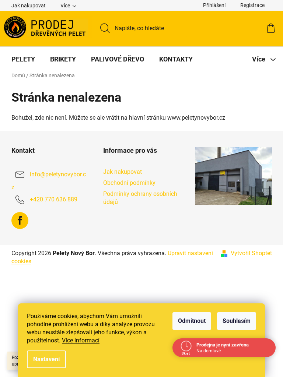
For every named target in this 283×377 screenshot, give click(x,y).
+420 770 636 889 (53, 199)
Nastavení (46, 359)
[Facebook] (19, 220)
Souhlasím (237, 320)
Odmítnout (192, 320)
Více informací (80, 340)
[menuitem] (23, 59)
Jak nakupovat (28, 5)
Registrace (252, 5)
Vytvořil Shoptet (251, 253)
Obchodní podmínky (129, 182)
